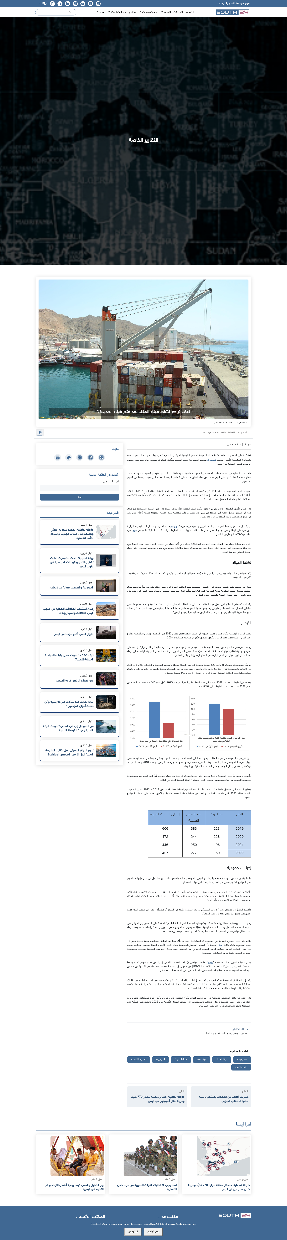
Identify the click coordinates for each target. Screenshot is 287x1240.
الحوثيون (160, 1059)
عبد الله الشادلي (240, 1029)
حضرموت (242, 1059)
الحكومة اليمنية (138, 1059)
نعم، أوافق (153, 1231)
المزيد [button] (102, 12)
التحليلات (178, 12)
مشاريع (132, 12)
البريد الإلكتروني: (111, 481)
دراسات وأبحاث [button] (150, 12)
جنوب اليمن (241, 1067)
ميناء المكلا (221, 1059)
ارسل (79, 497)
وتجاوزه (173, 526)
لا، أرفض (133, 1231)
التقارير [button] (167, 12)
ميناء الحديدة (181, 1059)
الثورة (210, 962)
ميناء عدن (201, 1059)
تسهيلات (211, 460)
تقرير (134, 530)
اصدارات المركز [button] (118, 12)
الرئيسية (190, 12)
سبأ (220, 945)
